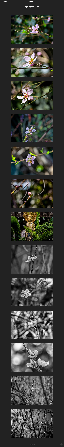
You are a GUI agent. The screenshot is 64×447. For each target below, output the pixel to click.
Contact (5, 1)
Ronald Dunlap (32, 1)
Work (2, 1)
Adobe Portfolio (33, 444)
